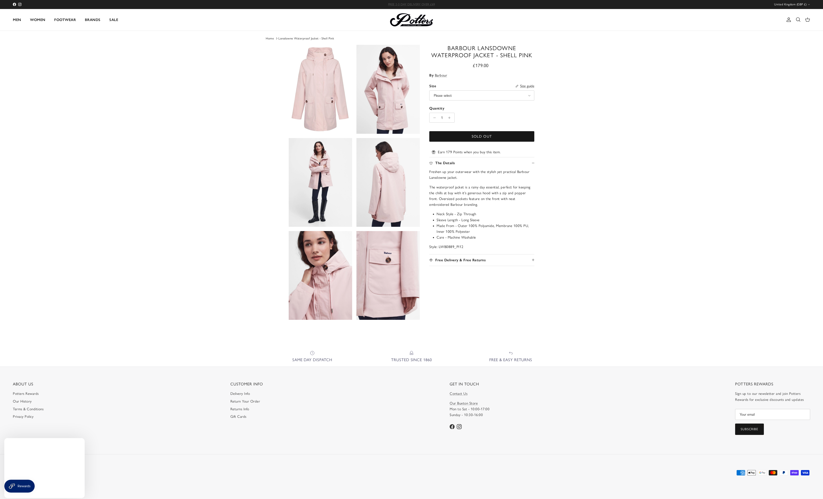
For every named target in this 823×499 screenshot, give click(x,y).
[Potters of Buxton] (411, 19)
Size (432, 86)
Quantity (436, 108)
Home (270, 38)
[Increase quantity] (450, 117)
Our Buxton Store (464, 403)
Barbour (441, 75)
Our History (22, 401)
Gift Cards (238, 416)
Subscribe (749, 429)
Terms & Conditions (28, 409)
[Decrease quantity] (433, 117)
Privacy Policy (23, 416)
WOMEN (37, 20)
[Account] (787, 19)
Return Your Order (245, 401)
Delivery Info (240, 393)
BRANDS (93, 20)
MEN (17, 20)
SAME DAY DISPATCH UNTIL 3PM (411, 4)
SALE (113, 20)
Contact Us (458, 393)
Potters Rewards (26, 393)
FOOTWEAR (65, 20)
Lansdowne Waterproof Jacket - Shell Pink (306, 38)
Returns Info (239, 409)
